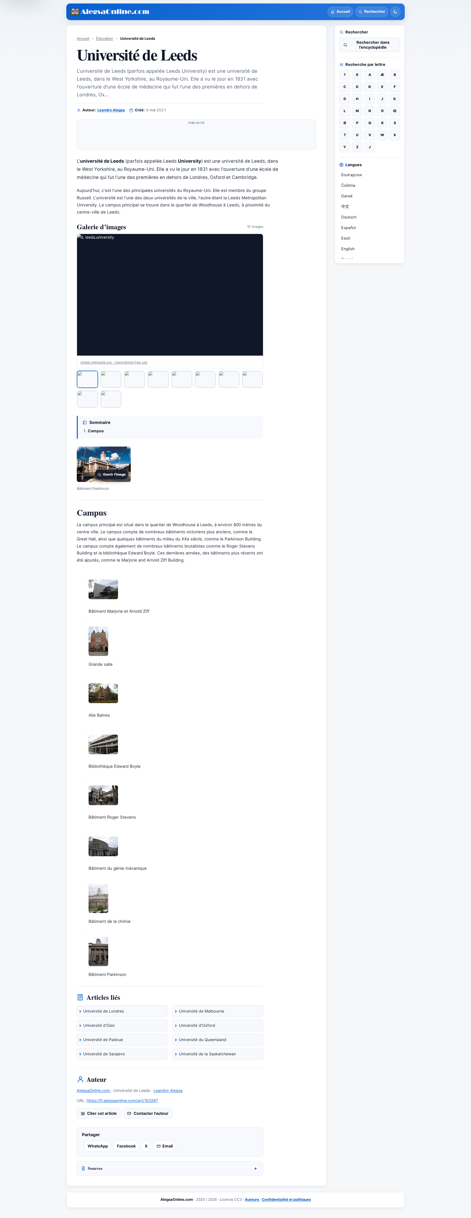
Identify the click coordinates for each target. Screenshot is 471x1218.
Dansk (347, 195)
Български (351, 174)
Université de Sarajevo (104, 1053)
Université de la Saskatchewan (207, 1053)
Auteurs (252, 1199)
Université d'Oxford (197, 1025)
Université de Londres (103, 1011)
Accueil (83, 38)
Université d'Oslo (99, 1025)
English (347, 248)
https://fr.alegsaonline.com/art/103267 (122, 1100)
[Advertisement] (196, 137)
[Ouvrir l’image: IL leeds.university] (170, 295)
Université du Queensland (202, 1039)
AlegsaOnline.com (94, 1090)
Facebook (126, 1146)
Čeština (348, 185)
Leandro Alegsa (111, 110)
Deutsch (348, 217)
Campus (96, 430)
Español (348, 227)
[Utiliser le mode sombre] (395, 12)
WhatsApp (98, 1146)
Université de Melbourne (201, 1011)
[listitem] (87, 379)
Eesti (345, 238)
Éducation (104, 38)
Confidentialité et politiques (286, 1199)
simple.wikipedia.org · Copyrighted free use (113, 362)
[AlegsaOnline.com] (110, 11)
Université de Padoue (103, 1039)
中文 (345, 206)
